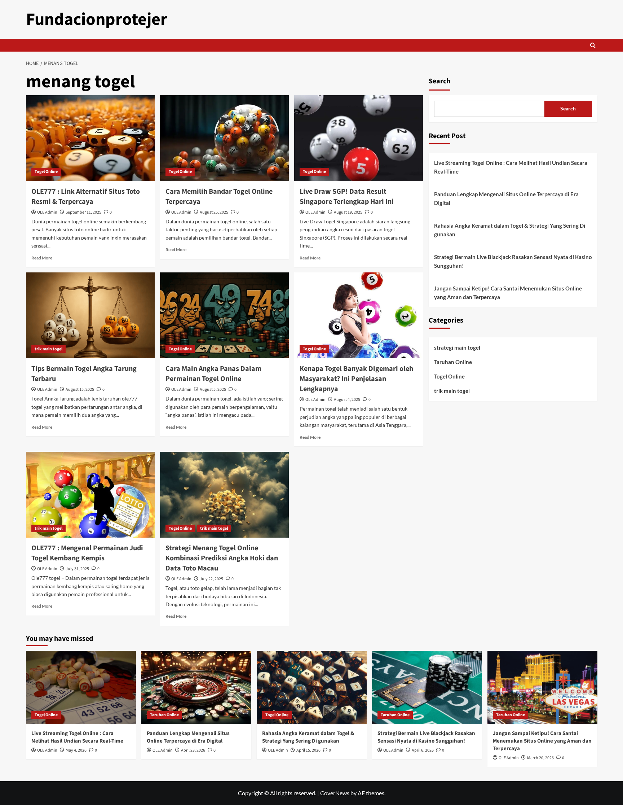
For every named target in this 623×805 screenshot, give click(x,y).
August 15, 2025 (80, 389)
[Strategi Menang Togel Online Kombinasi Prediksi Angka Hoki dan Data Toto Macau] (224, 495)
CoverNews (334, 792)
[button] (592, 45)
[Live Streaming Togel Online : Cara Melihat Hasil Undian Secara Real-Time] (81, 687)
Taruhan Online (453, 362)
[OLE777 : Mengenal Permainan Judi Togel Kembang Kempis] (90, 495)
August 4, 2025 (347, 400)
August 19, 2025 (348, 212)
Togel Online (46, 172)
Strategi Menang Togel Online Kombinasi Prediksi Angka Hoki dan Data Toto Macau (221, 558)
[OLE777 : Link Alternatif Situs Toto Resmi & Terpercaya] (90, 138)
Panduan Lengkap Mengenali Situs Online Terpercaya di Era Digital (506, 198)
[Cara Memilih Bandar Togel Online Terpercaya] (224, 138)
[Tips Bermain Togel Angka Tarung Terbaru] (90, 315)
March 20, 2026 (540, 758)
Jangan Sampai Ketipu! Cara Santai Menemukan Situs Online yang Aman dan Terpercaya (508, 292)
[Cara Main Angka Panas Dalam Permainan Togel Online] (224, 315)
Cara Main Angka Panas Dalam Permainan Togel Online (213, 374)
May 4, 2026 (76, 750)
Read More (41, 258)
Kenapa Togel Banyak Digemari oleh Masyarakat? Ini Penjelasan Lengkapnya (356, 379)
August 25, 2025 (214, 212)
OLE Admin (47, 212)
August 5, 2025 (213, 389)
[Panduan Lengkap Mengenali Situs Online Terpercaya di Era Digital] (196, 687)
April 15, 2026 (308, 750)
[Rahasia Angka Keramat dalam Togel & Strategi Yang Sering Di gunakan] (312, 687)
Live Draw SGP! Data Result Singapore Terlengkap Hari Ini (347, 197)
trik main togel (48, 349)
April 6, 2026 (423, 750)
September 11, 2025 (83, 212)
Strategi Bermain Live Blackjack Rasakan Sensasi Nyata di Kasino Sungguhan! (513, 261)
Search (439, 81)
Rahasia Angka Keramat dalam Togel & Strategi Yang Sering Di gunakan (509, 229)
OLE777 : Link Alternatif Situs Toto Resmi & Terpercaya (85, 197)
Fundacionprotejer (96, 19)
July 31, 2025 (77, 569)
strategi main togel (457, 347)
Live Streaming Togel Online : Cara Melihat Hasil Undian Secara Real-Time (510, 167)
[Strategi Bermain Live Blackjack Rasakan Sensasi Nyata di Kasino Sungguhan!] (427, 687)
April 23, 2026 (193, 750)
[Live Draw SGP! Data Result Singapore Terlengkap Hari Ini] (358, 138)
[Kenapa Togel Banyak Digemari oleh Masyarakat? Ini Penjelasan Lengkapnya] (358, 315)
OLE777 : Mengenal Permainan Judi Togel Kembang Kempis (87, 553)
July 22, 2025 (211, 579)
